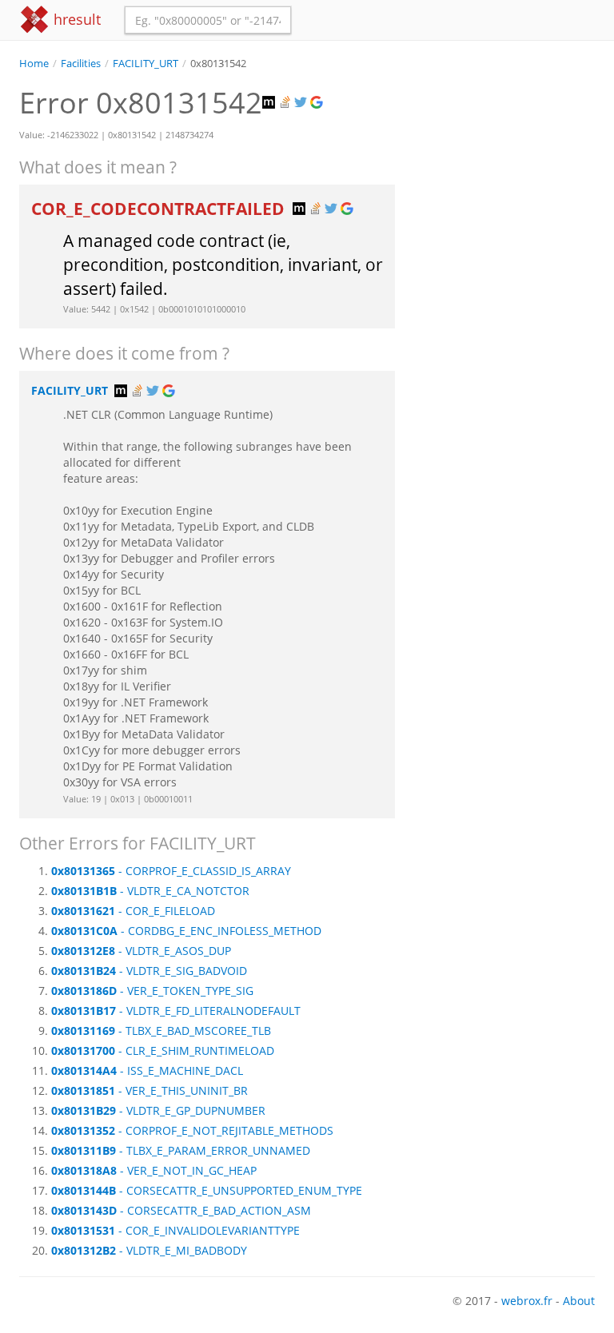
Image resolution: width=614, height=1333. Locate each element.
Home (34, 63)
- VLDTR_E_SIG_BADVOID (149, 970)
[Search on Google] (318, 102)
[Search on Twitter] (302, 102)
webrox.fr (526, 1300)
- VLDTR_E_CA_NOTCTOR (150, 890)
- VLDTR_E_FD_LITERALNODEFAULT (176, 1010)
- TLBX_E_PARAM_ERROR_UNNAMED (180, 1150)
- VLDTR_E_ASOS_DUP (141, 950)
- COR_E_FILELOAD (133, 910)
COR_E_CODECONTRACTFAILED (160, 208)
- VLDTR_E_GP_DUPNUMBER (158, 1110)
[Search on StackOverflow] (286, 102)
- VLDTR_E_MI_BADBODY (149, 1250)
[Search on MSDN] (270, 102)
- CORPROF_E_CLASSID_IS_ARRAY (171, 870)
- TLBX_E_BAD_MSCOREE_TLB (161, 1030)
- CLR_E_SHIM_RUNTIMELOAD (162, 1050)
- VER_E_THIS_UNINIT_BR (149, 1090)
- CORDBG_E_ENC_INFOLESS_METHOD (186, 930)
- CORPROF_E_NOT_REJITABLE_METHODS (192, 1130)
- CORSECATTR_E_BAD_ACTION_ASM (181, 1210)
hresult (75, 19)
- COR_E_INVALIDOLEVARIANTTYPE (175, 1230)
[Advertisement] (507, 151)
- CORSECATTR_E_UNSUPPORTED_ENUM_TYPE (206, 1190)
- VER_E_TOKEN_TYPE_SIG (152, 990)
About (579, 1300)
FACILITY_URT (145, 63)
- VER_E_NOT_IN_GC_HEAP (154, 1170)
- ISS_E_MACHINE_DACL (147, 1070)
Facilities (81, 63)
